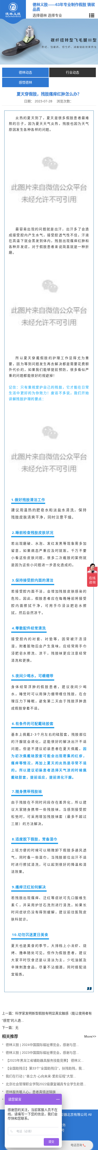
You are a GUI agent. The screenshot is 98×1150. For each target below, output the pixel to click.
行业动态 (72, 72)
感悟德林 (25, 82)
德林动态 (25, 72)
